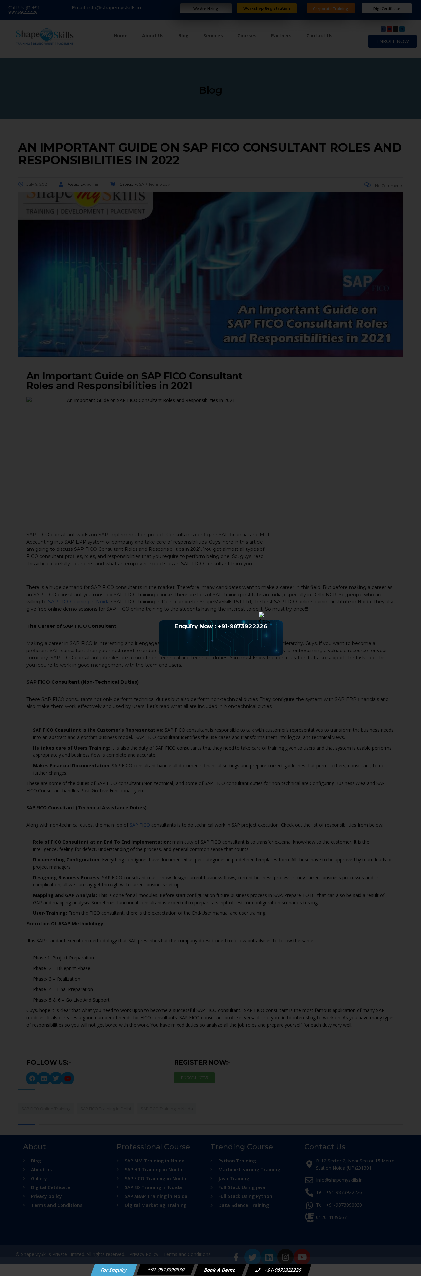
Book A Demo (220, 1270)
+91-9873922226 (282, 1270)
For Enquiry (114, 1270)
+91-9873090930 (166, 1269)
